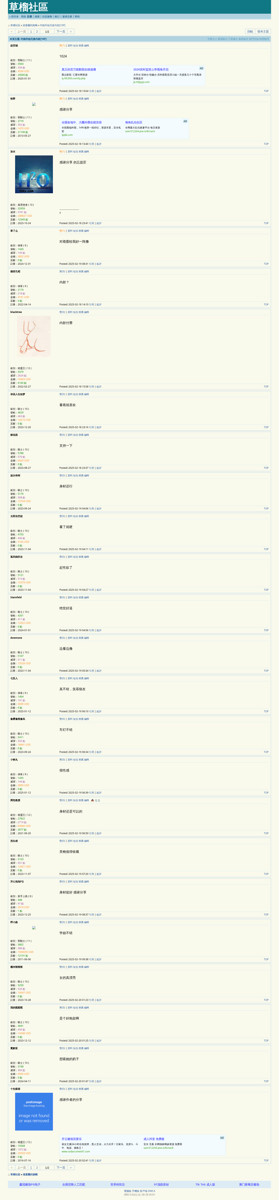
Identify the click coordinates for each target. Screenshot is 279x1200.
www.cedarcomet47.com (76, 1151)
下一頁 (61, 31)
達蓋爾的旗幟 (30, 25)
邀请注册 (67, 16)
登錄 (23, 16)
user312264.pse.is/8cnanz (140, 131)
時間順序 (264, 39)
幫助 (77, 16)
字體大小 (212, 39)
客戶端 (143, 1191)
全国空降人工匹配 (73, 1184)
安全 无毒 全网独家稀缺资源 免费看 (184, 1143)
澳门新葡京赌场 (249, 1184)
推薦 (81, 45)
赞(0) (62, 271)
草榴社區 (15, 25)
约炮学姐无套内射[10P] (52, 25)
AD (201, 68)
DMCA (151, 1191)
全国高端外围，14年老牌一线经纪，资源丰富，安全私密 (91, 128)
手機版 (135, 1191)
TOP (266, 91)
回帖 (250, 31)
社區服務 (47, 16)
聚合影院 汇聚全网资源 (79, 73)
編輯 (86, 45)
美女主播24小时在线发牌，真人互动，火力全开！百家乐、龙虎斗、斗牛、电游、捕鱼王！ (100, 1145)
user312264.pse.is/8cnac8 (158, 1148)
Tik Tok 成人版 (205, 1184)
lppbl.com (67, 135)
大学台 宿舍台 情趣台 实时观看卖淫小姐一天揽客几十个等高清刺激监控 (168, 75)
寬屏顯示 (223, 39)
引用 (91, 91)
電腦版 (127, 1191)
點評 (99, 91)
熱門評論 (254, 39)
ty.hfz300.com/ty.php (73, 78)
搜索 (37, 16)
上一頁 (21, 31)
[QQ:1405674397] (95, 800)
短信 (75, 45)
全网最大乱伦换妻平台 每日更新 (156, 126)
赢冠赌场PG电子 (29, 1184)
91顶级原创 (161, 1184)
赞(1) (62, 45)
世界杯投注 (117, 1184)
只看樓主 (233, 39)
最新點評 (243, 39)
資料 (70, 45)
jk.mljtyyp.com (141, 82)
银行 (57, 16)
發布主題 (263, 31)
